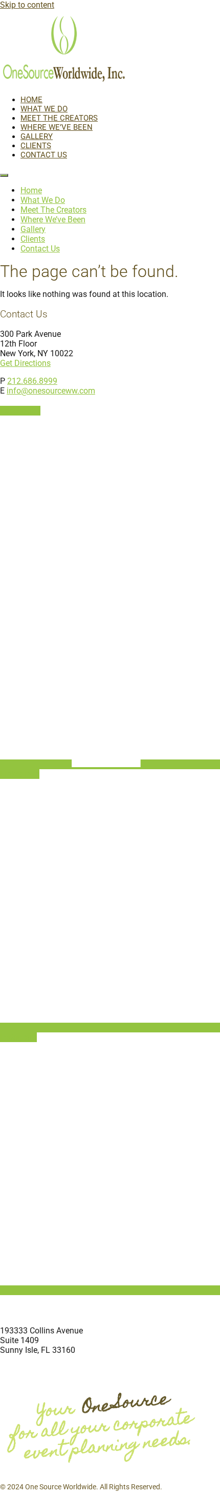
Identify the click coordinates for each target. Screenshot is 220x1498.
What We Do (44, 108)
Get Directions (25, 363)
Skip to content (27, 5)
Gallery (36, 136)
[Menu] (4, 175)
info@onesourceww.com (51, 391)
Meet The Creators (59, 118)
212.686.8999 (32, 381)
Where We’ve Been (56, 127)
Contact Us (43, 154)
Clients (35, 145)
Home (31, 99)
